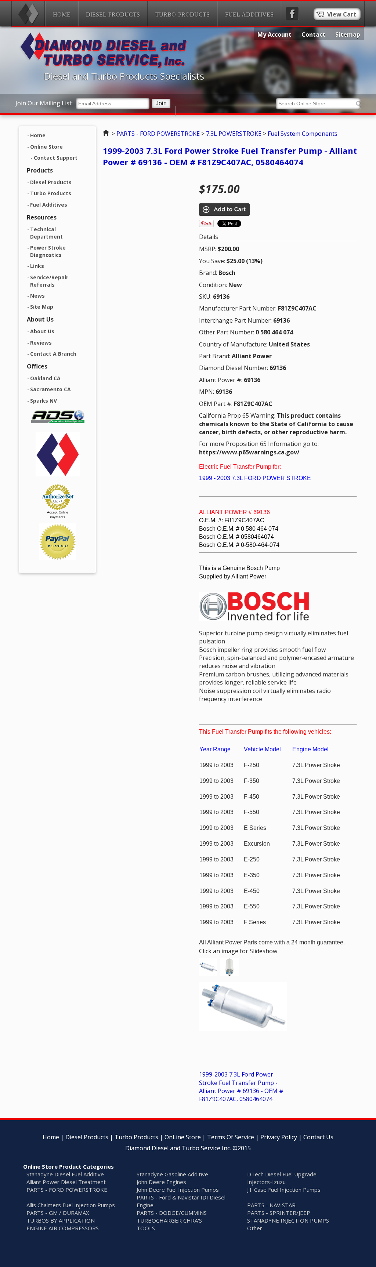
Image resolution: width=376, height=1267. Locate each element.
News (37, 295)
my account (274, 34)
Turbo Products (182, 14)
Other (254, 1228)
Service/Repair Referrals (49, 281)
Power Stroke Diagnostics (48, 251)
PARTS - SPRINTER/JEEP (278, 1212)
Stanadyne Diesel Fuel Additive (65, 1174)
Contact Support (55, 157)
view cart (341, 14)
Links (37, 265)
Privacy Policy (278, 1137)
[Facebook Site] (292, 13)
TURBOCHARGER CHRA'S (169, 1220)
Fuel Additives (249, 14)
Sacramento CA (50, 389)
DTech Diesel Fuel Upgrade (282, 1174)
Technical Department (46, 233)
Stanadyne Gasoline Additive (172, 1174)
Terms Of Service (230, 1137)
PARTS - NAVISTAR (271, 1205)
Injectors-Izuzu (266, 1182)
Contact (313, 34)
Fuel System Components (302, 134)
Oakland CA (45, 378)
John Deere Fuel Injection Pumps (178, 1189)
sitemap (347, 34)
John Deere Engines (161, 1182)
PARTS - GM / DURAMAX (57, 1212)
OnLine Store (182, 1137)
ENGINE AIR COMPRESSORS (62, 1228)
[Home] (28, 13)
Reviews (41, 342)
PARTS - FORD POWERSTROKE (158, 134)
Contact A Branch (53, 353)
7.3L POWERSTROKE (233, 134)
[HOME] (103, 66)
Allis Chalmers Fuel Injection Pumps (70, 1205)
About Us (42, 331)
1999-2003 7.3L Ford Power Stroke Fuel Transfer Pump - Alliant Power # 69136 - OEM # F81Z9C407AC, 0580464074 (230, 156)
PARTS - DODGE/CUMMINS (172, 1212)
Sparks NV (43, 400)
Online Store (46, 146)
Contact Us (318, 1137)
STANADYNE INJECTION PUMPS (288, 1220)
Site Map (41, 306)
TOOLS (146, 1228)
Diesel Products (113, 14)
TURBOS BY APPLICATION (60, 1220)
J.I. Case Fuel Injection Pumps (284, 1189)
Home (61, 14)
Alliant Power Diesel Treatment (66, 1182)
